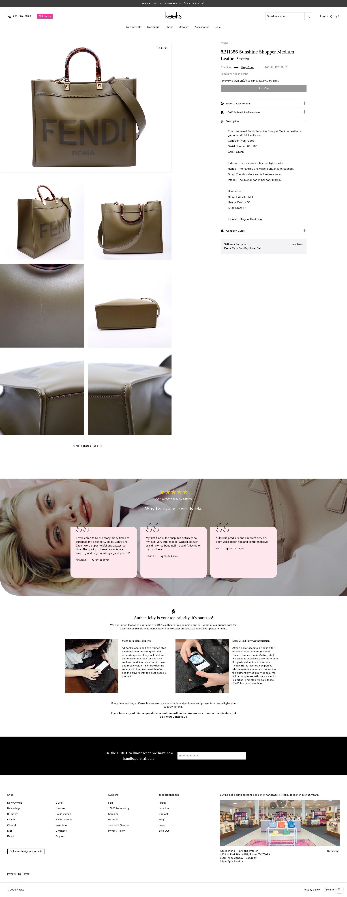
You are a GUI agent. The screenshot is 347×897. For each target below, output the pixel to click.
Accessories (202, 26)
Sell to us (45, 16)
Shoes (169, 26)
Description (232, 121)
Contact (163, 813)
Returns (113, 819)
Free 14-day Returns (238, 103)
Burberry (12, 813)
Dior (9, 830)
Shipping (113, 813)
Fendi (224, 43)
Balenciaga (14, 808)
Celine (11, 819)
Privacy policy (116, 830)
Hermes (60, 808)
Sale (218, 26)
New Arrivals (133, 26)
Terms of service (118, 825)
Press (162, 825)
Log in (324, 16)
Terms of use (332, 889)
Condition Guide (235, 230)
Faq (110, 802)
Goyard (60, 836)
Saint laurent (64, 819)
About (162, 802)
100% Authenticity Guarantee (243, 112)
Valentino (61, 825)
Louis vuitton (63, 813)
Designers (153, 26)
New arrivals (14, 802)
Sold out (164, 830)
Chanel (11, 825)
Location (164, 808)
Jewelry (184, 26)
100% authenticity (119, 808)
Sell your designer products (25, 851)
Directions (333, 850)
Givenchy (61, 830)
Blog (161, 819)
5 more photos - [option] (87, 445)
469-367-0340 (22, 16)
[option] (173, 3)
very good (247, 67)
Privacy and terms (18, 873)
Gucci (59, 802)
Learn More (296, 244)
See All (97, 445)
